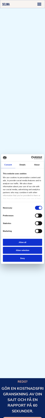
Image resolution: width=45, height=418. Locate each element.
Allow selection (22, 250)
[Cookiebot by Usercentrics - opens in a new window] (31, 157)
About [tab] (37, 165)
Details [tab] (23, 165)
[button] (39, 4)
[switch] (38, 215)
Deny (22, 258)
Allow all (22, 242)
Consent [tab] (8, 165)
